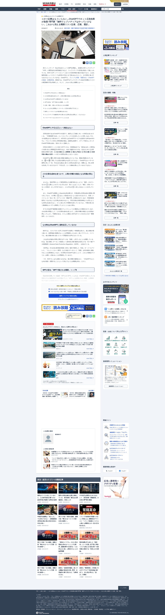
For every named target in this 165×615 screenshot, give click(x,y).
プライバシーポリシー (51, 609)
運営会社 (38, 609)
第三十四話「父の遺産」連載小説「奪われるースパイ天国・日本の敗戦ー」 (47, 570)
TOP (39, 9)
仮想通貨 (78, 4)
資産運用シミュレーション (116, 386)
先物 (89, 4)
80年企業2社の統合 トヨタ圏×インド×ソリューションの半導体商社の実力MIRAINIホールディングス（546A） (122, 263)
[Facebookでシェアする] (87, 63)
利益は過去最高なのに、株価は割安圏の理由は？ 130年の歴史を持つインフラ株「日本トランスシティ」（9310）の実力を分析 (122, 239)
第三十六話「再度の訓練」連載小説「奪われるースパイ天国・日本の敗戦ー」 (68, 519)
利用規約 (43, 609)
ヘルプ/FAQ (106, 609)
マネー (63, 9)
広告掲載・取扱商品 (98, 609)
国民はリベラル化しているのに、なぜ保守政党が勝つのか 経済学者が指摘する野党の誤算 (47, 497)
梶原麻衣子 (45, 28)
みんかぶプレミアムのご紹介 (119, 1)
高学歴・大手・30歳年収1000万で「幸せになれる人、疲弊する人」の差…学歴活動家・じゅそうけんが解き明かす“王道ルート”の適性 (118, 61)
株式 (60, 4)
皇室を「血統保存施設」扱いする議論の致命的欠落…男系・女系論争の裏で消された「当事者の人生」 (68, 571)
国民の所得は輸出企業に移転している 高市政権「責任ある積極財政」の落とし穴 (68, 497)
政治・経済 (71, 9)
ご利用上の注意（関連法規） (86, 609)
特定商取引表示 (75, 609)
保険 (95, 4)
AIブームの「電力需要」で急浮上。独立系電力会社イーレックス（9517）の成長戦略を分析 (121, 231)
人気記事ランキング (116, 85)
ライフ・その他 (83, 9)
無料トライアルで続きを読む (68, 296)
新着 (45, 9)
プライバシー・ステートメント (64, 609)
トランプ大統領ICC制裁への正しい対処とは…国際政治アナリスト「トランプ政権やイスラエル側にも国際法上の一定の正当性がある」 (89, 521)
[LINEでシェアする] (94, 63)
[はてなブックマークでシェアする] (90, 63)
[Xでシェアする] (84, 63)
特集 (50, 9)
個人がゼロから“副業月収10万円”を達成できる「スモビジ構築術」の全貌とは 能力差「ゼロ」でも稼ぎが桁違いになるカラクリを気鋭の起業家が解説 (118, 77)
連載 (56, 9)
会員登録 (125, 4)
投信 (84, 4)
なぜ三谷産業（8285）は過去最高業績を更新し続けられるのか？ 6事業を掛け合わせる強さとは (122, 247)
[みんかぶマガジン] (49, 4)
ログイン (117, 4)
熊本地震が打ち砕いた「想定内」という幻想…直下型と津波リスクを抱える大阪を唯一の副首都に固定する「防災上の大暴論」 (89, 546)
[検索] (123, 9)
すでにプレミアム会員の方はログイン (68, 299)
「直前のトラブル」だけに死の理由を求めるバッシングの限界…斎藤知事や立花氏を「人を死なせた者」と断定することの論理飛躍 (68, 546)
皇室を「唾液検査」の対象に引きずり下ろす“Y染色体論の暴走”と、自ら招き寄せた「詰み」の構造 (89, 571)
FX (72, 4)
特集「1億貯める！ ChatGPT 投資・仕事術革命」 (82, 28)
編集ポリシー (113, 609)
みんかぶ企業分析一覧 (116, 271)
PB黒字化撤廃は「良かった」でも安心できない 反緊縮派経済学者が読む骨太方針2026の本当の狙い (47, 520)
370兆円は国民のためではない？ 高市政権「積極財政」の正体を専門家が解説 (89, 497)
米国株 (66, 4)
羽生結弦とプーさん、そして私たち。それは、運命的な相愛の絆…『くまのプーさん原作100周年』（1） (118, 69)
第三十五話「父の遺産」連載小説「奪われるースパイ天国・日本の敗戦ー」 (47, 544)
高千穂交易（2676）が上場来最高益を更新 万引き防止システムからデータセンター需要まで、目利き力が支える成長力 (121, 255)
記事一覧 (116, 122)
